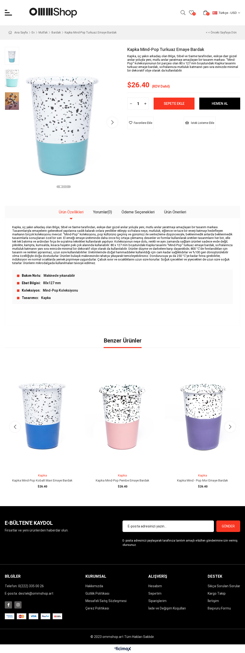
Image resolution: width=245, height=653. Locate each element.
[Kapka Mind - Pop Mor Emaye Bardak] (202, 415)
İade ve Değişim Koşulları (167, 608)
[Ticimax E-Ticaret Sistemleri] (122, 649)
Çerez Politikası (97, 608)
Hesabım (155, 586)
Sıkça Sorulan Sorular (224, 586)
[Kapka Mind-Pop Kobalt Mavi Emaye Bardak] (42, 415)
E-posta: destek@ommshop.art (29, 593)
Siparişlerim (157, 601)
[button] (61, 187)
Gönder (228, 526)
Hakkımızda (94, 586)
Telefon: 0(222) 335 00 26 (24, 586)
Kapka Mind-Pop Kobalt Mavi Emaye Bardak (42, 480)
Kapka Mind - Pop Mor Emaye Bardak (202, 480)
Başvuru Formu (219, 608)
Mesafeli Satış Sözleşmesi (106, 601)
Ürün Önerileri (175, 212)
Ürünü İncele (48, 462)
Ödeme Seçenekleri (138, 212)
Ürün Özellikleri (71, 212)
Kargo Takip (217, 593)
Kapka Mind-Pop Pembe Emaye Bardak (122, 480)
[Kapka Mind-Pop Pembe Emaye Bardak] (122, 415)
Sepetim (154, 593)
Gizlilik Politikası (97, 593)
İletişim (213, 601)
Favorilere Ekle (37, 462)
